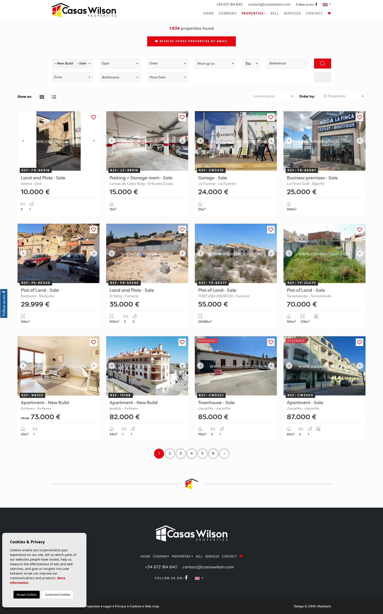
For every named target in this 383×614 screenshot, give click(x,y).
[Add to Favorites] (93, 117)
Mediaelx (324, 606)
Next (94, 141)
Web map (152, 606)
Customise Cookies (57, 594)
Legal (107, 606)
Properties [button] (253, 13)
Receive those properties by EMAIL (193, 41)
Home (208, 13)
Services (292, 13)
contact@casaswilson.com (269, 4)
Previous (23, 141)
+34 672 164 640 (229, 4)
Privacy (120, 606)
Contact (314, 13)
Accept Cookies (27, 594)
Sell (275, 13)
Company (228, 13)
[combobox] (72, 63)
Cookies (135, 606)
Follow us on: (305, 4)
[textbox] (89, 63)
